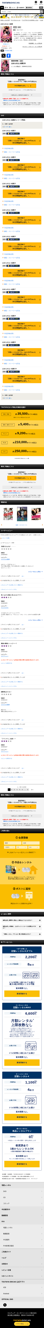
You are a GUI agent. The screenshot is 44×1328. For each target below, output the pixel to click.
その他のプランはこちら (14, 90)
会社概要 (4, 1174)
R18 (41, 7)
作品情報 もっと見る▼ (35, 43)
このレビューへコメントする (8, 589)
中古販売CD (21, 7)
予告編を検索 (8, 50)
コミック (13, 7)
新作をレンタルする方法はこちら (11, 100)
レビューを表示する (6, 663)
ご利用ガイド (6, 1252)
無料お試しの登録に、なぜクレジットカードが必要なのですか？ (19, 927)
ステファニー (4, 656)
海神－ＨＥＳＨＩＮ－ (22, 525)
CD (7, 7)
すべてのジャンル (15, 20)
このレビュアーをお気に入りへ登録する (12, 585)
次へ (10, 127)
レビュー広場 (6, 1270)
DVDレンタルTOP (5, 20)
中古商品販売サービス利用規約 (9, 1176)
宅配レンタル (7, 1227)
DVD (2, 7)
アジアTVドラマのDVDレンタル (30, 20)
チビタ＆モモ (4, 607)
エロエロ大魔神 (5, 559)
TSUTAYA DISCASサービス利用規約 (21, 1174)
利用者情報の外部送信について (23, 1178)
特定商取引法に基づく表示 (8, 1178)
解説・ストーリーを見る (12, 152)
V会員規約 (9, 1174)
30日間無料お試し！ (21, 86)
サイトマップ (34, 1178)
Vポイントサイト (7, 1276)
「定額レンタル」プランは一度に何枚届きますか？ (17, 934)
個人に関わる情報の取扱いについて (26, 1176)
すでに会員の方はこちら (29, 90)
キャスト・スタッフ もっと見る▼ (32, 46)
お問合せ (5, 1264)
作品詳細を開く (9, 148)
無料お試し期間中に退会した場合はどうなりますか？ (17, 920)
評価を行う (6, 44)
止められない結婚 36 (18, 63)
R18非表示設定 (8, 1246)
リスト (35, 4)
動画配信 (30, 7)
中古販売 (6, 1240)
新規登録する (22, 994)
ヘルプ (4, 1258)
